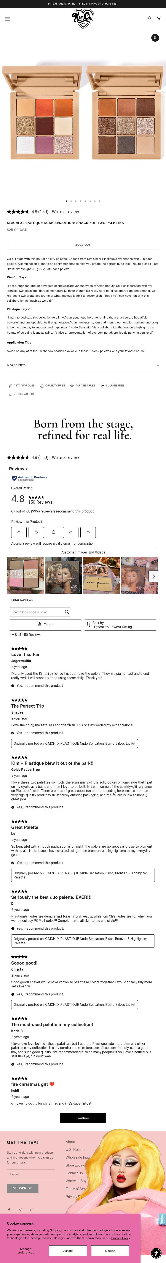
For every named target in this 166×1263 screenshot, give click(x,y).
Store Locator (76, 1165)
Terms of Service (78, 1189)
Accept (68, 1250)
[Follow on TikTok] (31, 1210)
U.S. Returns (75, 1149)
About (70, 1142)
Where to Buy (76, 1181)
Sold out (83, 244)
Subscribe (22, 1188)
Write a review (65, 211)
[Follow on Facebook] (9, 1210)
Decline (110, 1250)
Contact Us (74, 1173)
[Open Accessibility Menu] (156, 1253)
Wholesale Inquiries (81, 1157)
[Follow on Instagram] (20, 1210)
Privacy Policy (120, 1238)
